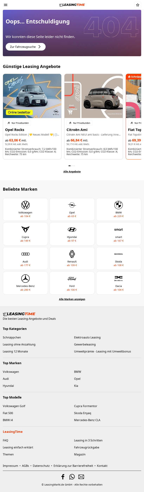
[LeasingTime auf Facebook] (63, 477)
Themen (8, 454)
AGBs (25, 466)
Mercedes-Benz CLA (87, 420)
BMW (77, 372)
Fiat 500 (8, 413)
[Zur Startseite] (72, 4)
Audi (6, 379)
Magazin (80, 454)
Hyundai (8, 386)
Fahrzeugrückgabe (86, 447)
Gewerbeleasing (85, 344)
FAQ (5, 440)
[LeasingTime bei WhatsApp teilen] (72, 477)
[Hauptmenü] (6, 5)
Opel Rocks (14, 129)
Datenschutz (41, 466)
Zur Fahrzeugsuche (23, 47)
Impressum (10, 466)
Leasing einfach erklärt (18, 447)
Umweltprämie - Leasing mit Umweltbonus (102, 351)
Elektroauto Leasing (87, 337)
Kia (76, 386)
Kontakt (102, 466)
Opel (77, 379)
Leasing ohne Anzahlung (19, 344)
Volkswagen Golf (14, 406)
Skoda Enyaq (82, 413)
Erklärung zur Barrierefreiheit (73, 466)
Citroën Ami (77, 129)
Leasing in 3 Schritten (88, 440)
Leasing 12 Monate (15, 351)
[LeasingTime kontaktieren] (81, 477)
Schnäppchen (12, 337)
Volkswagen (11, 372)
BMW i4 (8, 420)
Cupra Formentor (85, 406)
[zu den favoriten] (137, 4)
